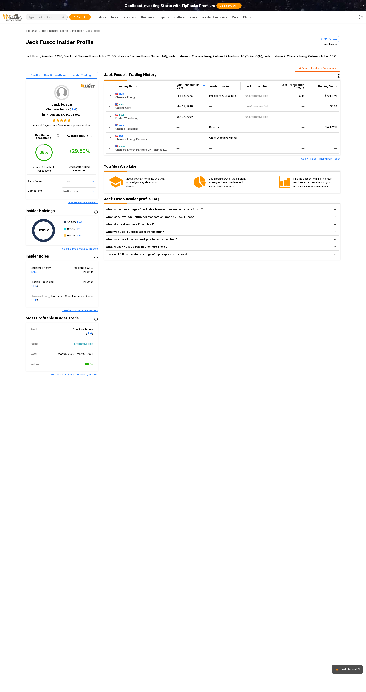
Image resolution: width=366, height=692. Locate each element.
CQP (78, 235)
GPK (78, 228)
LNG (73, 109)
